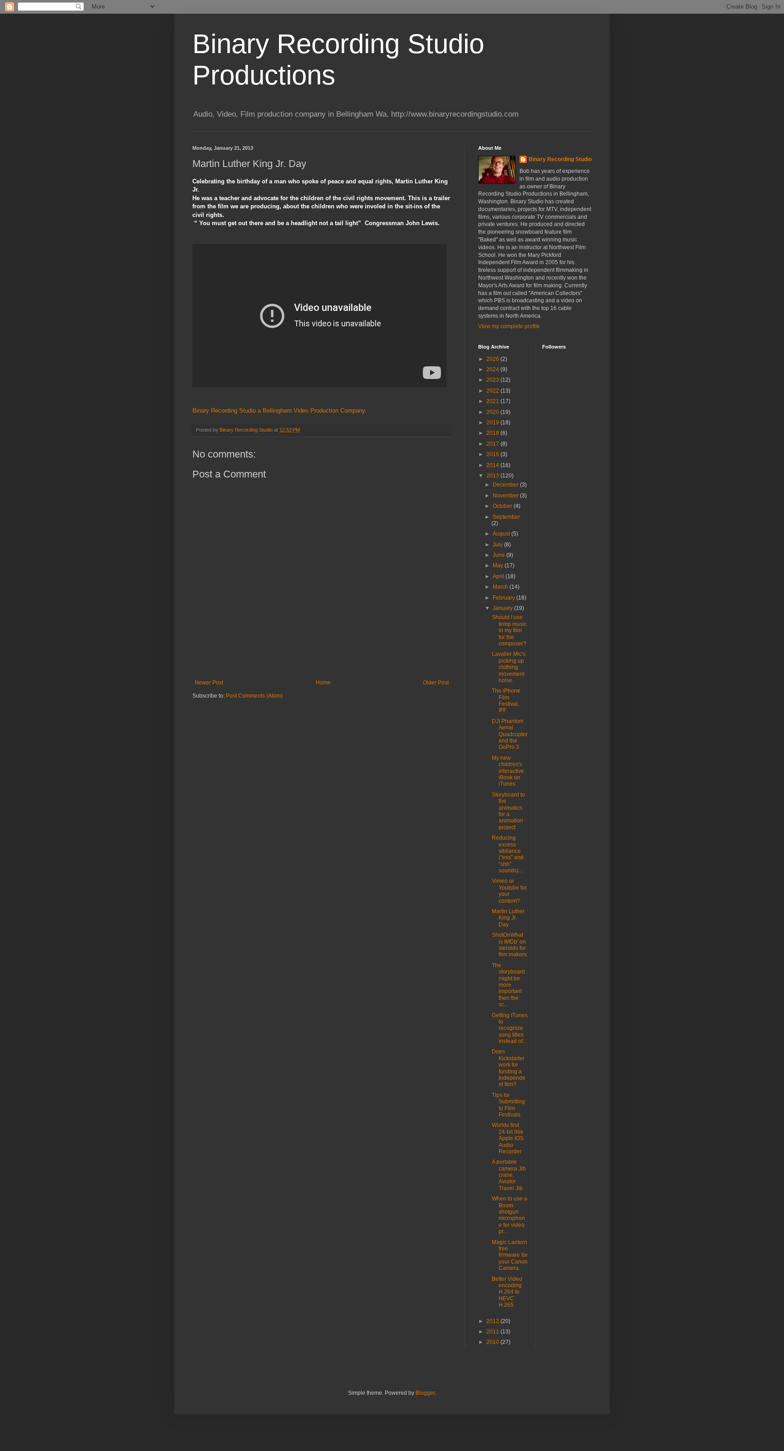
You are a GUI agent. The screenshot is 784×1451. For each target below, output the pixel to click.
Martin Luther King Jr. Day (508, 918)
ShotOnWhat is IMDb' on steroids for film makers (509, 945)
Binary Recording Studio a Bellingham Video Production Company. (279, 410)
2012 (493, 1321)
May (499, 565)
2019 (493, 422)
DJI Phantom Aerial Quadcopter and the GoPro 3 (510, 734)
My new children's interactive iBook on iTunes (508, 771)
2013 (493, 475)
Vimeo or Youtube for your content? (509, 891)
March (501, 587)
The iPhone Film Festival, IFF (506, 700)
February (504, 598)
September (506, 517)
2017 (493, 444)
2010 (493, 1342)
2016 (493, 454)
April (499, 576)
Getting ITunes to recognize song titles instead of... (510, 1028)
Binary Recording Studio (560, 159)
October (503, 506)
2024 (493, 369)
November (506, 495)
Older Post (436, 682)
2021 (493, 401)
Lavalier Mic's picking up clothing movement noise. (508, 667)
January (503, 608)
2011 (493, 1331)
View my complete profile (509, 326)
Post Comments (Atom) (254, 696)
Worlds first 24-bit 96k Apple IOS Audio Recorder (508, 1138)
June (499, 555)
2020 (493, 412)
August (502, 534)
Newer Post (209, 682)
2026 (493, 359)
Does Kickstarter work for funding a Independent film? (508, 1067)
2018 (493, 433)
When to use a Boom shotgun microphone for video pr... (509, 1215)
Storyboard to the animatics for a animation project (508, 811)
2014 (493, 465)
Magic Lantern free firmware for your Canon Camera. (510, 1255)
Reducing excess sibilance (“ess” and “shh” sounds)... (508, 854)
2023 (493, 380)
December (506, 485)
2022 (493, 391)
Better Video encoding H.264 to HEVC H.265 (507, 1292)
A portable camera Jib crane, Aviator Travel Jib (509, 1175)
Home (323, 682)
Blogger (425, 1393)
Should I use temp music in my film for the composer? (509, 630)
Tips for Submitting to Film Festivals (508, 1105)
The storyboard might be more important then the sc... (508, 985)
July (498, 544)
